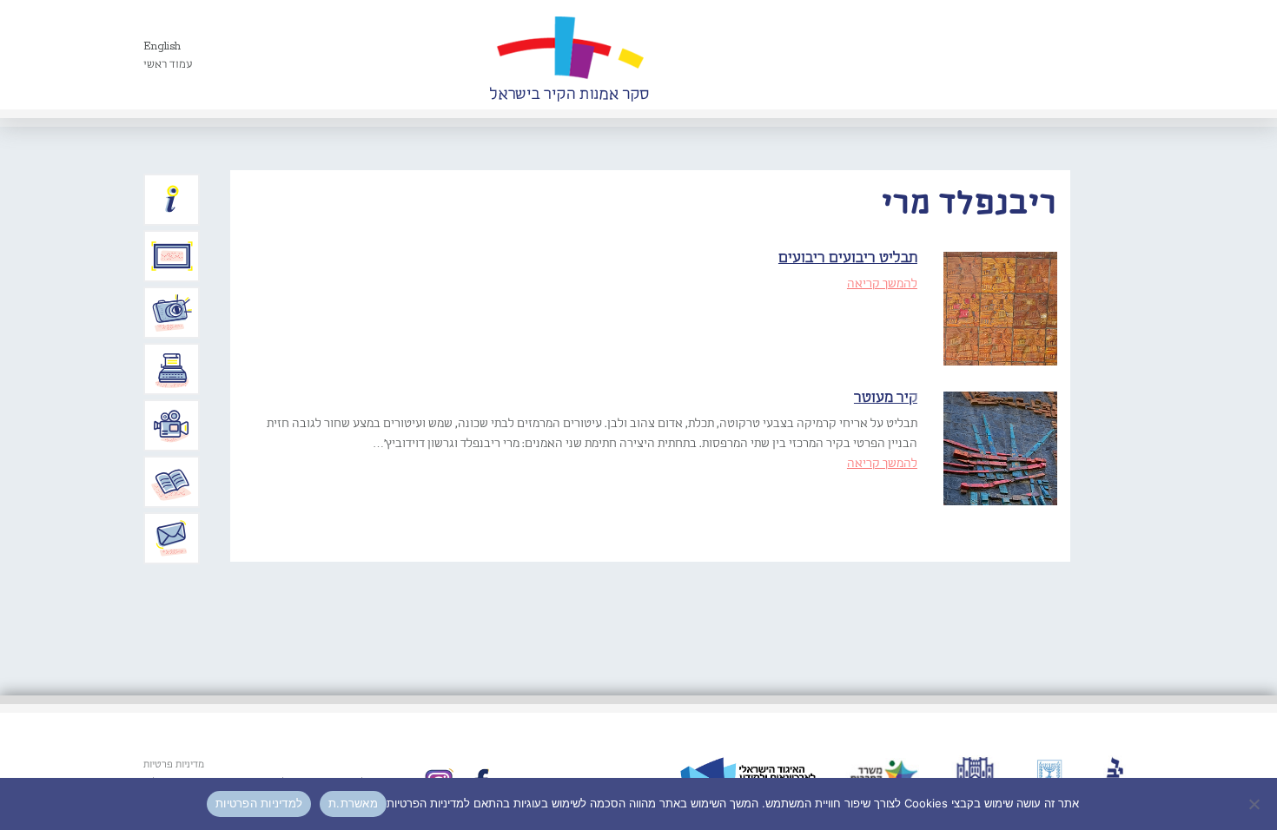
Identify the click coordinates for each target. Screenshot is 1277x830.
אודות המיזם (172, 199)
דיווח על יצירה (172, 312)
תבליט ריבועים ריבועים (847, 258)
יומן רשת (172, 369)
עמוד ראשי (168, 64)
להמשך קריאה (882, 284)
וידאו (172, 425)
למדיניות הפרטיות (258, 803)
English (162, 46)
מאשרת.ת (353, 803)
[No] (1255, 804)
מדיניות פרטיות (173, 765)
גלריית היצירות (172, 256)
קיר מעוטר (885, 398)
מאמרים (172, 482)
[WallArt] (569, 54)
